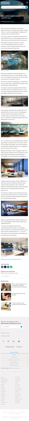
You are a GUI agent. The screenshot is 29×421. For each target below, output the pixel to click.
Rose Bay (17, 391)
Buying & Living (5, 333)
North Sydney (4, 379)
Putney (2, 384)
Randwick (3, 399)
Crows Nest (17, 384)
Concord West (18, 388)
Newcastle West (18, 399)
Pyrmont (3, 404)
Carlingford (17, 402)
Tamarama (3, 389)
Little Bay (3, 388)
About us (5, 412)
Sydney (2, 377)
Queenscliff (3, 402)
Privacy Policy (22, 412)
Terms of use (12, 413)
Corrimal (3, 393)
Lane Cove (17, 393)
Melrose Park (18, 395)
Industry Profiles (5, 336)
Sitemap (18, 413)
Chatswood (17, 381)
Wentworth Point (4, 381)
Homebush (3, 382)
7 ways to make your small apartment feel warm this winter (19, 303)
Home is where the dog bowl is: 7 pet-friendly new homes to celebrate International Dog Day (19, 285)
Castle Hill (17, 377)
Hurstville (17, 386)
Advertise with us (13, 412)
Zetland (2, 397)
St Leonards (17, 379)
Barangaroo (3, 395)
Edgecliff (17, 397)
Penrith (2, 386)
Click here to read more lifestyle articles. (11, 259)
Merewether (17, 400)
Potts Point (3, 391)
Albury (16, 382)
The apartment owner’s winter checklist (18, 294)
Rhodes (2, 400)
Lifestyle (2, 21)
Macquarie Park (18, 389)
